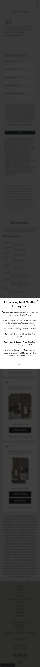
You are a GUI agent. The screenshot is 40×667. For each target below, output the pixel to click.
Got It (20, 364)
